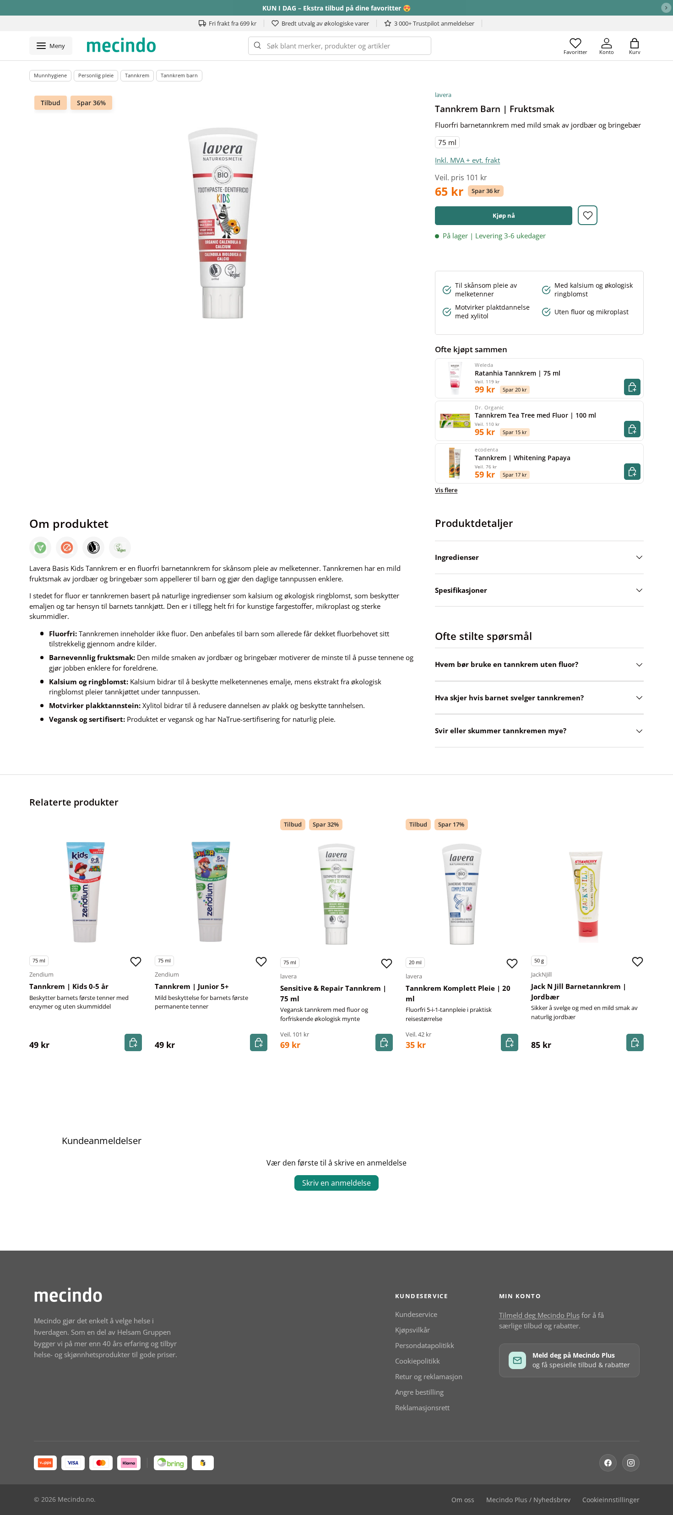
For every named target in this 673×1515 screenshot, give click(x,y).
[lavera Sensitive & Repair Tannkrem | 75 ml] (336, 894)
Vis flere (446, 490)
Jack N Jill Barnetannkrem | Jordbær (578, 991)
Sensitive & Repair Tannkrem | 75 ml (333, 993)
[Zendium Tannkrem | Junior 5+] (211, 892)
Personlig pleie (96, 75)
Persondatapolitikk (424, 1345)
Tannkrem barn (179, 75)
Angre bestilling (419, 1392)
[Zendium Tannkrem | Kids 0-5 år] (85, 892)
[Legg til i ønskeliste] (587, 215)
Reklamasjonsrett (422, 1407)
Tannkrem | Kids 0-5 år (69, 986)
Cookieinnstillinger (611, 1500)
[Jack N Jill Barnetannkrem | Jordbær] (587, 892)
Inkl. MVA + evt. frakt (467, 160)
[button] (634, 46)
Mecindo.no (76, 1499)
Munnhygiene (50, 75)
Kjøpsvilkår (412, 1330)
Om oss (462, 1500)
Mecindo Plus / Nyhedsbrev (528, 1500)
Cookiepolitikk (417, 1361)
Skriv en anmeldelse (336, 1183)
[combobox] (339, 46)
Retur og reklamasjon (428, 1376)
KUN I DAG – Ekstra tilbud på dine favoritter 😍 (336, 8)
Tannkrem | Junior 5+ (192, 986)
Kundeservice (416, 1314)
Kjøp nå (504, 215)
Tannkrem (137, 75)
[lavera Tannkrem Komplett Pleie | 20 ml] (462, 894)
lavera (443, 95)
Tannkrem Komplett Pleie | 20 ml (458, 993)
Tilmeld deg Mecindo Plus (539, 1315)
